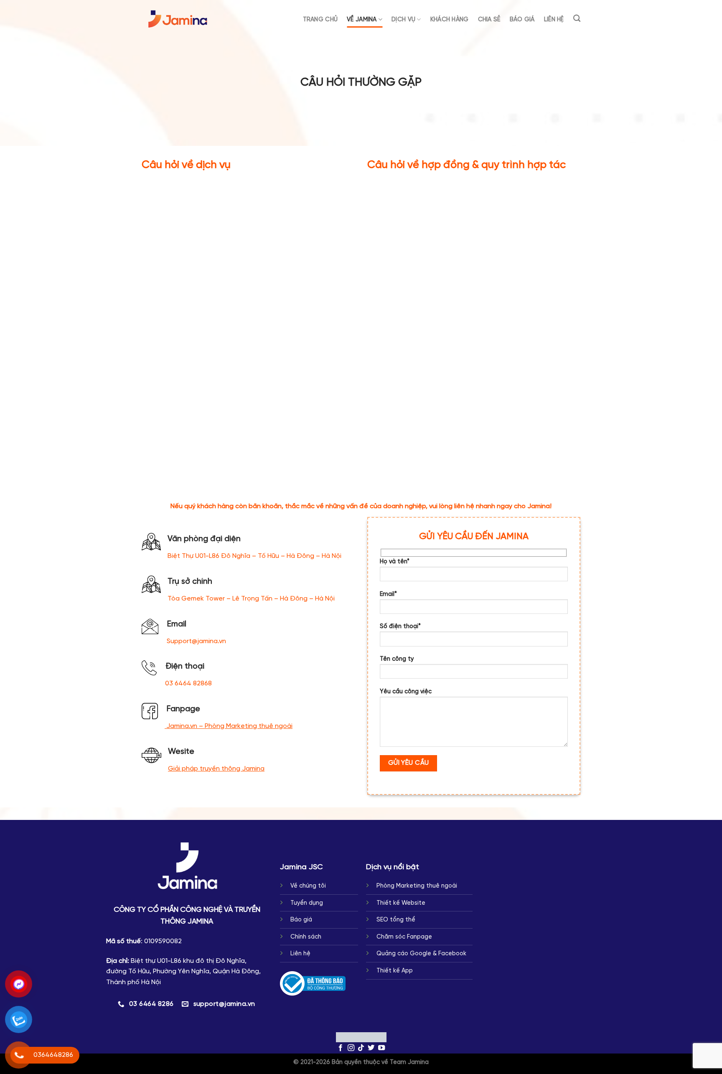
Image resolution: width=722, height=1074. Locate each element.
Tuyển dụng (306, 903)
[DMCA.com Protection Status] (361, 1037)
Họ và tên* (394, 561)
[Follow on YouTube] (381, 1048)
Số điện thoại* (400, 626)
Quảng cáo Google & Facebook (421, 953)
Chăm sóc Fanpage (404, 937)
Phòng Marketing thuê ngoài (416, 886)
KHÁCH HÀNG (449, 19)
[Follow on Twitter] (371, 1048)
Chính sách (305, 937)
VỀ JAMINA (362, 19)
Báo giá (301, 919)
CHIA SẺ (489, 19)
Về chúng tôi (308, 886)
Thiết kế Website (400, 903)
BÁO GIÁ (522, 19)
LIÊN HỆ (554, 19)
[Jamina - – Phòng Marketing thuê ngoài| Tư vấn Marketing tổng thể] (178, 19)
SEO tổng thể (395, 919)
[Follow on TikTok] (361, 1048)
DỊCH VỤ (403, 19)
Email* (388, 594)
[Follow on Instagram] (350, 1048)
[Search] (576, 18)
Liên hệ (300, 953)
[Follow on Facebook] (340, 1048)
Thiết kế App (394, 970)
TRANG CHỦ (320, 19)
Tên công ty (397, 659)
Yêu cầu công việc (406, 691)
